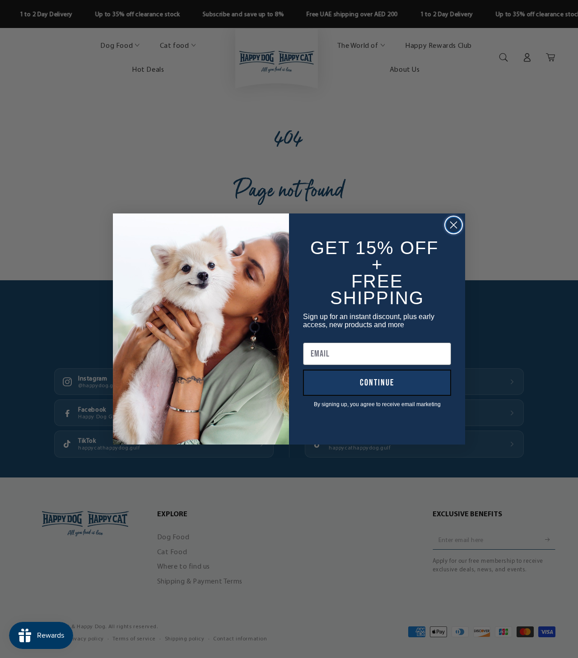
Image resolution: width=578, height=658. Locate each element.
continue (377, 382)
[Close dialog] (453, 225)
